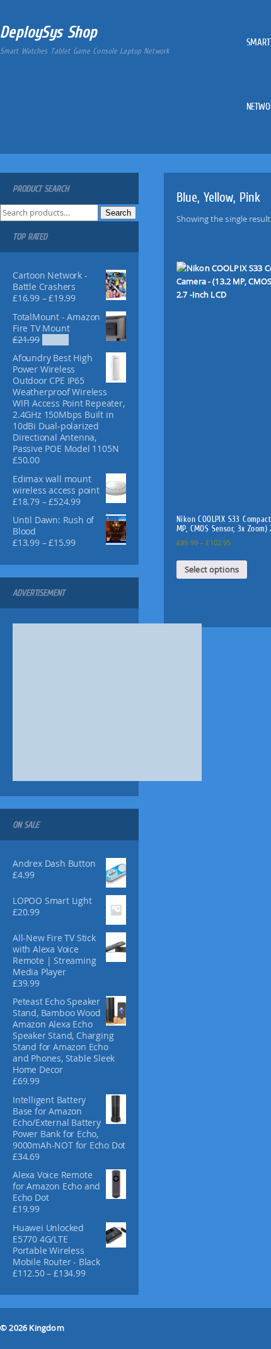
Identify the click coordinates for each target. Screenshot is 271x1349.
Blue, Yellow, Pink (218, 197)
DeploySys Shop (49, 32)
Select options (212, 569)
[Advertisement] (107, 702)
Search (118, 212)
